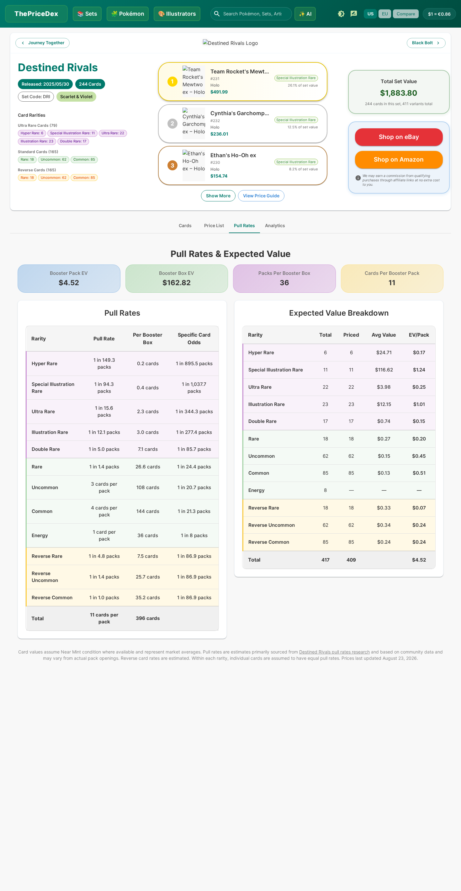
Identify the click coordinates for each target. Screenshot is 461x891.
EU (385, 13)
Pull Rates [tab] (244, 225)
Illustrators (177, 13)
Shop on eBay (399, 137)
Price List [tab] (214, 225)
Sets (87, 13)
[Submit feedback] (353, 14)
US (371, 13)
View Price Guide (261, 195)
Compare (406, 13)
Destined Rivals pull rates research (334, 651)
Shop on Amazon (399, 159)
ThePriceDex (36, 14)
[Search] (217, 14)
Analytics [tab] (275, 225)
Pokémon (127, 13)
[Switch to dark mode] (341, 14)
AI (305, 14)
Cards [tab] (185, 225)
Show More (218, 195)
